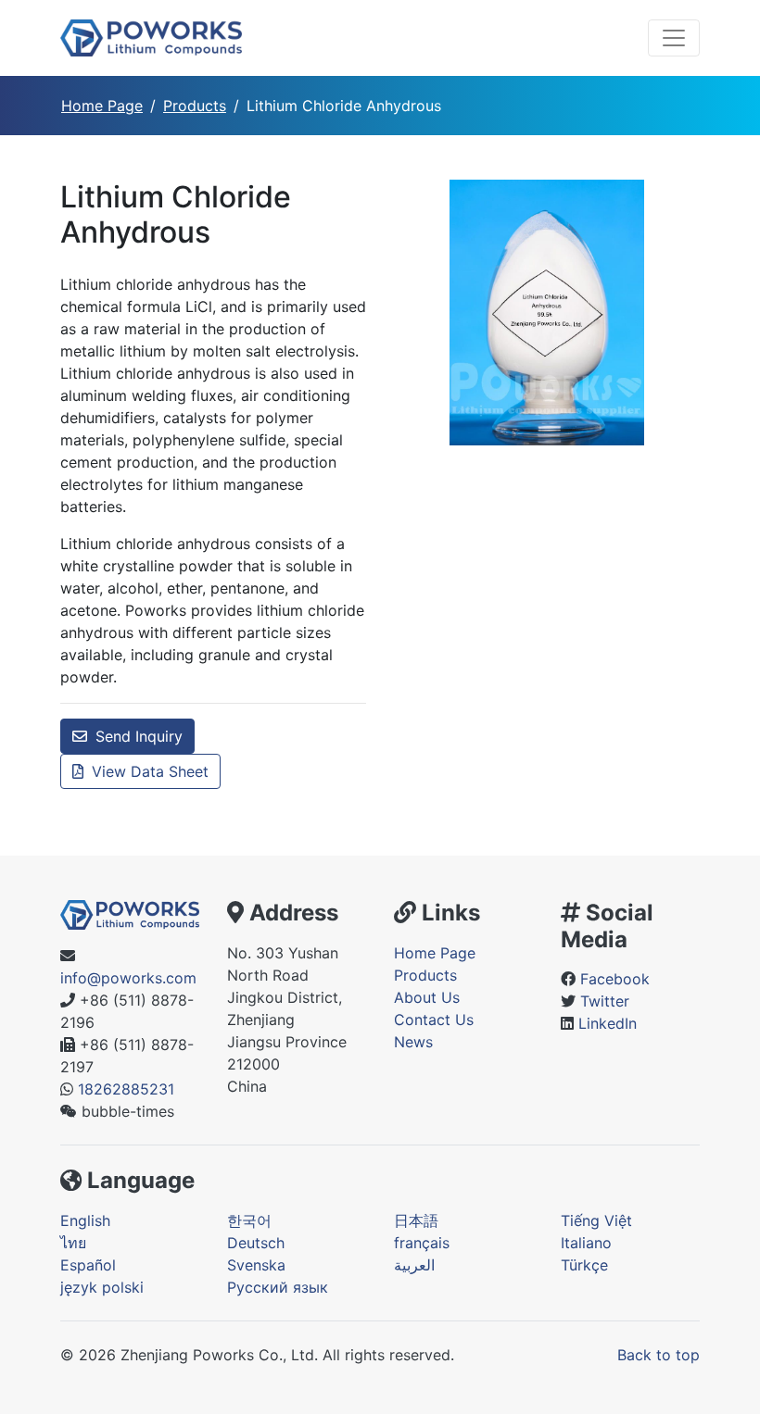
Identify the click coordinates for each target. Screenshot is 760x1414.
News (413, 1041)
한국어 (249, 1220)
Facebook (615, 979)
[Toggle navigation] (674, 37)
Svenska (256, 1265)
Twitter (604, 1001)
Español (88, 1265)
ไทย (73, 1242)
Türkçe (584, 1265)
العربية (414, 1265)
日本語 (416, 1220)
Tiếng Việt (596, 1220)
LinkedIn (607, 1023)
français (422, 1242)
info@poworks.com (128, 978)
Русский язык (277, 1287)
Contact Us (434, 1019)
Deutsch (256, 1242)
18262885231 (126, 1089)
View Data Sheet (148, 771)
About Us (427, 997)
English (85, 1220)
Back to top (658, 1354)
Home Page (102, 105)
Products (194, 105)
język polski (102, 1287)
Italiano (586, 1242)
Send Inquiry (137, 736)
